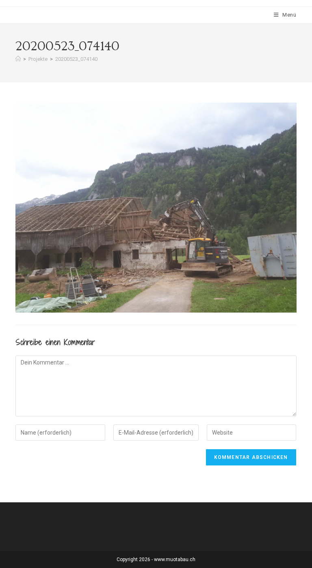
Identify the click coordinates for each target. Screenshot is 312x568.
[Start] (18, 59)
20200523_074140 (76, 59)
